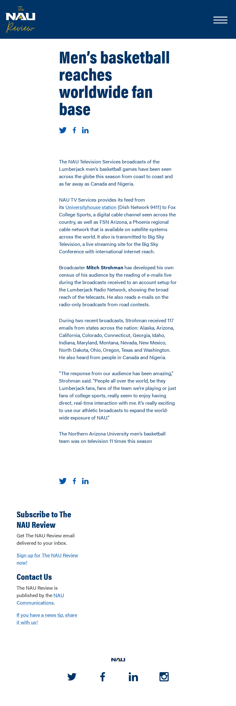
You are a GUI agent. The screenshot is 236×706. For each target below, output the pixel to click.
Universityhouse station (90, 207)
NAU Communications (40, 599)
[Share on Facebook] (74, 129)
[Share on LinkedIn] (85, 129)
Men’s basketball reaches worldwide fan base (114, 82)
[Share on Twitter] (63, 129)
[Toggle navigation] (220, 20)
